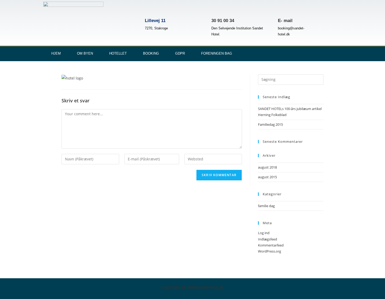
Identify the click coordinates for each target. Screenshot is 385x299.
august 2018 (267, 167)
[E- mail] (284, 9)
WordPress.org (269, 251)
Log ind (264, 232)
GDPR (180, 53)
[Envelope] (335, 52)
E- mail (285, 20)
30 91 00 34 (222, 20)
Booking (151, 53)
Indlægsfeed (267, 239)
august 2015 (267, 177)
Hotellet (118, 53)
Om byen (85, 53)
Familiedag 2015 (270, 124)
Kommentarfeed (271, 245)
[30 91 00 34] (217, 9)
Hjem (56, 53)
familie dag (266, 205)
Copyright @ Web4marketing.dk (192, 287)
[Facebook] (318, 52)
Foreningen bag (216, 53)
